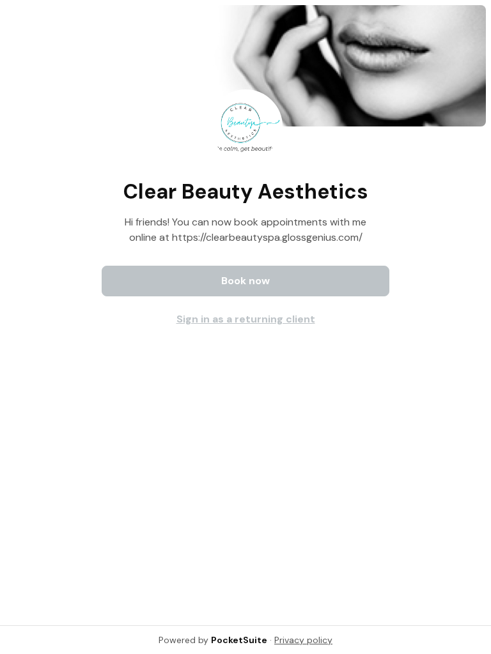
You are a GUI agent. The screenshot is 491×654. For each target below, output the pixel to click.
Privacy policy (303, 640)
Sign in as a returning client (245, 319)
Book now (245, 280)
